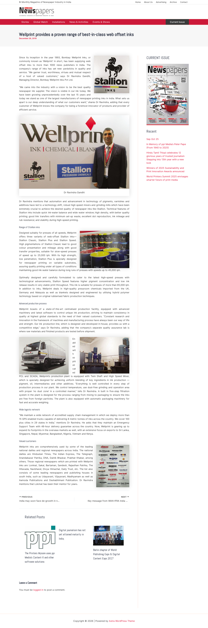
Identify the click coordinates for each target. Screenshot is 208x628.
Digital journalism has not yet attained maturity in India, (72, 534)
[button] (177, 22)
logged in (38, 589)
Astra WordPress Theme (122, 621)
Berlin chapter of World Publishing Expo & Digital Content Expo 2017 (106, 554)
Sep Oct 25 (152, 139)
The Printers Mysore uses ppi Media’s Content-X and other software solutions (40, 557)
